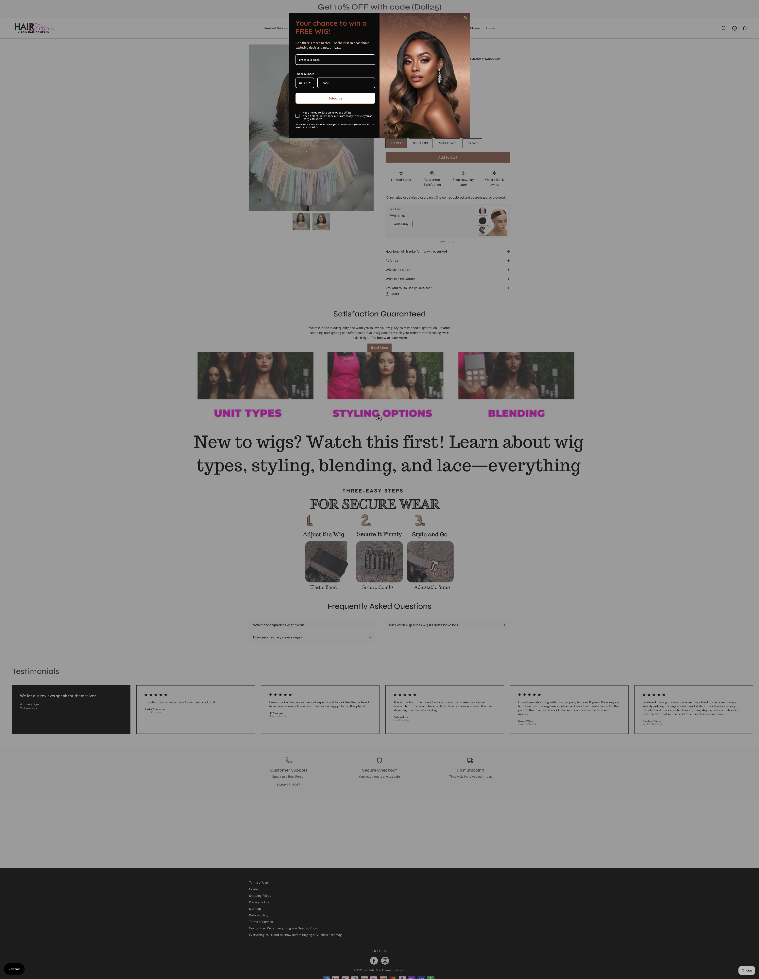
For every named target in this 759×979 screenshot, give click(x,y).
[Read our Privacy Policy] (372, 125)
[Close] (465, 17)
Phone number (304, 73)
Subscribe (335, 98)
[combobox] (304, 83)
